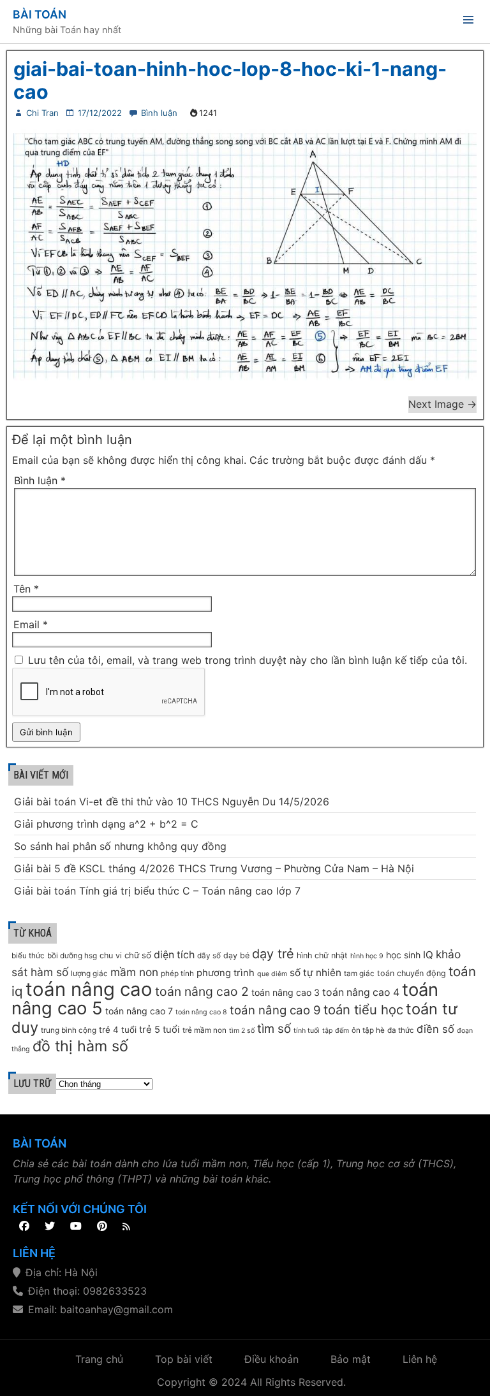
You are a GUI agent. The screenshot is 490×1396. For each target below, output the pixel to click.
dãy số (209, 955)
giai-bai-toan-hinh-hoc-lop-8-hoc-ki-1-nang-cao (230, 80)
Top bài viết (183, 1359)
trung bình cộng (68, 1030)
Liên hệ (420, 1359)
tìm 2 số (242, 1030)
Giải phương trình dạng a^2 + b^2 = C (106, 823)
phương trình (226, 973)
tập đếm (335, 1030)
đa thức (400, 1030)
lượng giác (89, 973)
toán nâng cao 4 (360, 992)
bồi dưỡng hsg (72, 955)
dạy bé (236, 955)
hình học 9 (366, 956)
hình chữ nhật (322, 955)
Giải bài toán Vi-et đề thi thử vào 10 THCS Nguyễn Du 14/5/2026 (171, 801)
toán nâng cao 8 (201, 1012)
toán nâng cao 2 (202, 991)
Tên (26, 588)
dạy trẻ (273, 953)
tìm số (274, 1028)
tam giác (359, 973)
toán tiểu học (363, 1010)
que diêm (272, 974)
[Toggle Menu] (468, 22)
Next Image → (442, 404)
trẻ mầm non (204, 1030)
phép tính (177, 973)
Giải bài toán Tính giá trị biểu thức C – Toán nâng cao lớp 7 (157, 890)
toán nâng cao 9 (275, 1010)
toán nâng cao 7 (139, 1010)
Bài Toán (39, 14)
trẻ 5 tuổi (159, 1029)
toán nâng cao (89, 989)
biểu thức (28, 955)
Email (30, 624)
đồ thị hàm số (80, 1046)
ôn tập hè (368, 1030)
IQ (428, 955)
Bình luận (159, 113)
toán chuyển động (411, 973)
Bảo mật (350, 1359)
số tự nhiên (315, 973)
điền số (435, 1029)
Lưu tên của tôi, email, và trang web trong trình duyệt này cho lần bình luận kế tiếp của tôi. (247, 660)
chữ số (137, 955)
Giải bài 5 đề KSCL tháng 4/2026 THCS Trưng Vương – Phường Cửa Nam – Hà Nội (214, 868)
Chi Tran (42, 113)
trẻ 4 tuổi (118, 1030)
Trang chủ (99, 1359)
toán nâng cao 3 (285, 992)
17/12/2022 (100, 113)
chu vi (111, 955)
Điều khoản (271, 1359)
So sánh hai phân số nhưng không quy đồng (120, 846)
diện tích (174, 955)
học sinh (403, 954)
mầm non (134, 972)
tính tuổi (306, 1030)
